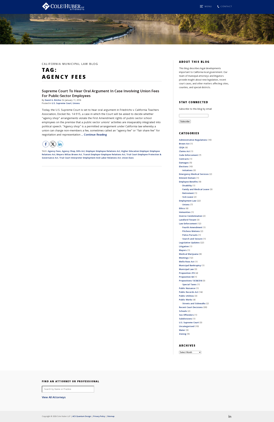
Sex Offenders (186, 315)
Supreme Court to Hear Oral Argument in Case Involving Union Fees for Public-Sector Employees (100, 93)
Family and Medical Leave (195, 189)
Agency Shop (68, 151)
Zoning (182, 334)
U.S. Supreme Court (62, 103)
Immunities (184, 212)
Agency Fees (54, 151)
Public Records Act (188, 292)
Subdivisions (185, 319)
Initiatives (187, 170)
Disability (187, 186)
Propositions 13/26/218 (190, 281)
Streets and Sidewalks (194, 303)
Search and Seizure (192, 239)
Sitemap (110, 416)
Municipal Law (186, 269)
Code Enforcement (188, 155)
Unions (76, 103)
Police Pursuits (190, 235)
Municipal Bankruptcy (190, 265)
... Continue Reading (94, 135)
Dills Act (80, 151)
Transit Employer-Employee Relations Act (104, 154)
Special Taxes (189, 284)
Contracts (184, 159)
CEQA (181, 147)
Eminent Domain (187, 178)
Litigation (184, 246)
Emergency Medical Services (194, 174)
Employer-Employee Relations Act (103, 151)
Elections (183, 167)
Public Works (185, 300)
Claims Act (184, 151)
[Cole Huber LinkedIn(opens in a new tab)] (229, 416)
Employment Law (187, 201)
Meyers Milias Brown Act (69, 154)
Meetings (184, 258)
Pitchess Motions (191, 231)
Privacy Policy (99, 416)
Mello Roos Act (186, 262)
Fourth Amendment (192, 227)
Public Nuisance (187, 288)
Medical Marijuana (188, 254)
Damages (184, 163)
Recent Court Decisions (191, 307)
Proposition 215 (187, 273)
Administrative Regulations (193, 140)
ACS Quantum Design (81, 416)
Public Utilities (186, 296)
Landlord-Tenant (187, 220)
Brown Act (184, 144)
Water (182, 330)
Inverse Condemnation (190, 216)
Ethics (182, 208)
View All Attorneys (54, 398)
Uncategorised (186, 326)
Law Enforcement (188, 224)
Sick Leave (187, 197)
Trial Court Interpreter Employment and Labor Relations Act (90, 158)
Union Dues (128, 158)
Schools (183, 311)
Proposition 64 (186, 277)
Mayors (183, 250)
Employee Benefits (188, 182)
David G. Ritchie (53, 100)
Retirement (188, 193)
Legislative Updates (189, 243)
